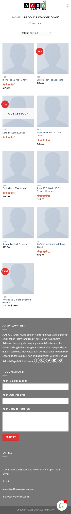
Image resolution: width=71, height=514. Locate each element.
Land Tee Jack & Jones (13, 132)
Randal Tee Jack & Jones (14, 244)
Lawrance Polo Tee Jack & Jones (50, 134)
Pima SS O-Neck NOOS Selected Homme (49, 190)
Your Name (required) (14, 380)
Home (16, 17)
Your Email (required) (14, 394)
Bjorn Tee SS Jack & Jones (15, 79)
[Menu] (4, 6)
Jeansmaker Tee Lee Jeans (50, 79)
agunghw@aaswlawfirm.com (18, 488)
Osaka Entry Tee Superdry (15, 188)
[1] (61, 507)
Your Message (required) (16, 408)
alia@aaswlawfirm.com (15, 496)
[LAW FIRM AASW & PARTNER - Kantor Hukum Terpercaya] (35, 6)
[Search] (67, 6)
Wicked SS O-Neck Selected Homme (16, 301)
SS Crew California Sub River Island (51, 245)
